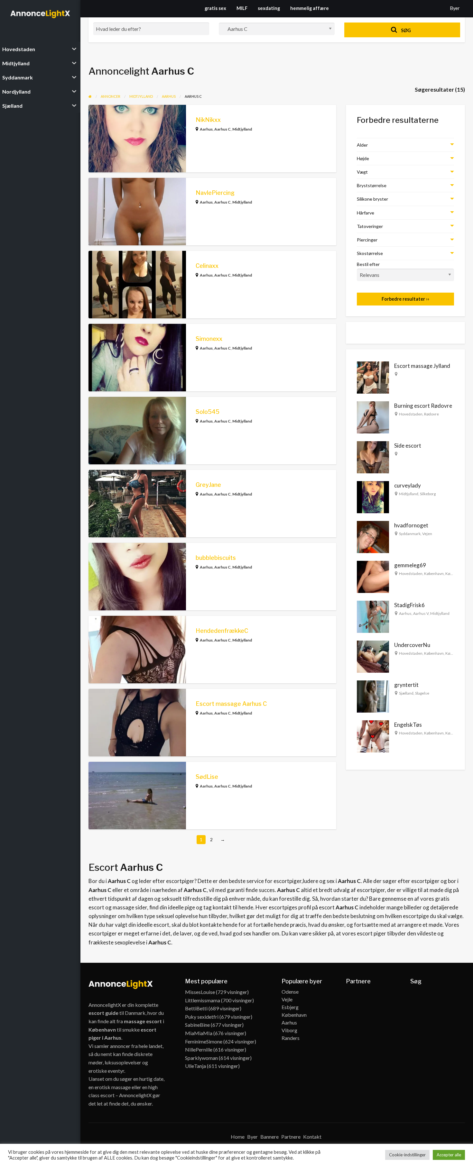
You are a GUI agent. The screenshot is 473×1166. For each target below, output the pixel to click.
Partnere (291, 1137)
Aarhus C (222, 129)
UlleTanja (195, 1066)
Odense (290, 991)
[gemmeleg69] (373, 576)
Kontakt (312, 1137)
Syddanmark (410, 533)
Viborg (289, 1030)
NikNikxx (208, 119)
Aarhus (206, 129)
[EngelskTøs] (373, 736)
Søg (405, 30)
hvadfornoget (411, 525)
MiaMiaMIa (198, 1033)
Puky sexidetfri (201, 1017)
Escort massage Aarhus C (231, 703)
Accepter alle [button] (449, 1154)
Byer (455, 8)
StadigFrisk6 (409, 605)
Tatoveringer (370, 226)
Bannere (269, 1137)
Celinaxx (207, 265)
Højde (363, 158)
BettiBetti (196, 1008)
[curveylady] (373, 496)
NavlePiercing (215, 192)
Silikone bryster (372, 199)
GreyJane (208, 484)
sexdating (269, 8)
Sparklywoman (201, 1058)
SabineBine (197, 1025)
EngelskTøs (408, 724)
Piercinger (367, 239)
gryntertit (406, 684)
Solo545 (207, 411)
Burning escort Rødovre (423, 405)
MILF (241, 8)
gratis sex (215, 8)
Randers (291, 1038)
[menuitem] (455, 8)
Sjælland (406, 693)
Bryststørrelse (371, 185)
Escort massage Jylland (422, 365)
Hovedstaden (410, 414)
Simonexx (209, 338)
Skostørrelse (370, 253)
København (434, 573)
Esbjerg (290, 1007)
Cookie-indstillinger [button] (407, 1154)
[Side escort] (373, 456)
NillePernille (198, 1049)
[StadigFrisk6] (373, 616)
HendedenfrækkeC (222, 630)
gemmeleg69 (410, 565)
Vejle (287, 999)
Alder (362, 145)
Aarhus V (421, 613)
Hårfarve (365, 212)
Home (238, 1137)
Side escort (407, 445)
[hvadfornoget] (373, 536)
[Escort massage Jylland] (373, 377)
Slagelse (422, 693)
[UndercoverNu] (373, 656)
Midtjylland (242, 129)
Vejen (427, 533)
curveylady (407, 485)
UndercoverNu (412, 645)
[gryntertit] (373, 696)
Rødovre (431, 414)
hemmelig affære (309, 8)
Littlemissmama (202, 1000)
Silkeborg (428, 493)
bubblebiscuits (216, 557)
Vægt (362, 172)
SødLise (207, 776)
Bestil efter (368, 264)
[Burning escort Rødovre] (373, 417)
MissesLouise (200, 992)
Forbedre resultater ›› (405, 299)
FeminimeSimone (203, 1041)
